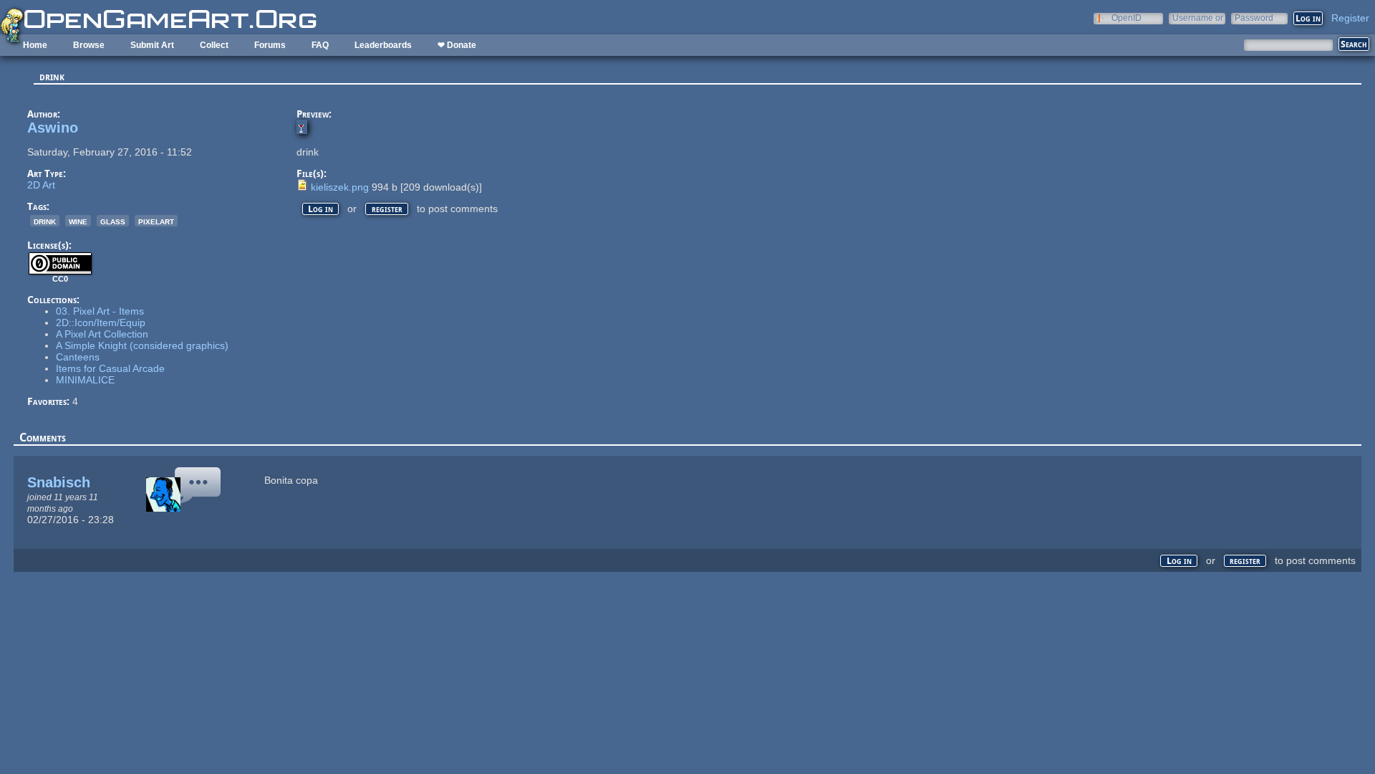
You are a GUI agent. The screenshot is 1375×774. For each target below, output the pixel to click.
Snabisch (58, 482)
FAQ (320, 45)
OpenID (1126, 17)
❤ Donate (457, 45)
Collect (214, 45)
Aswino (52, 127)
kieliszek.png (340, 187)
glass (112, 220)
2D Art (41, 185)
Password (1254, 17)
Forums (270, 45)
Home (35, 45)
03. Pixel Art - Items (100, 311)
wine (78, 220)
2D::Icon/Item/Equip (100, 322)
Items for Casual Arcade (110, 368)
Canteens (78, 357)
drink (45, 220)
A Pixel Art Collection (102, 334)
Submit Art (152, 45)
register (387, 209)
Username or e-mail (1197, 17)
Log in (320, 209)
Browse (89, 45)
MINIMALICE (85, 380)
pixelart (156, 220)
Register (1350, 18)
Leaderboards (383, 45)
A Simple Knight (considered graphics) (142, 345)
